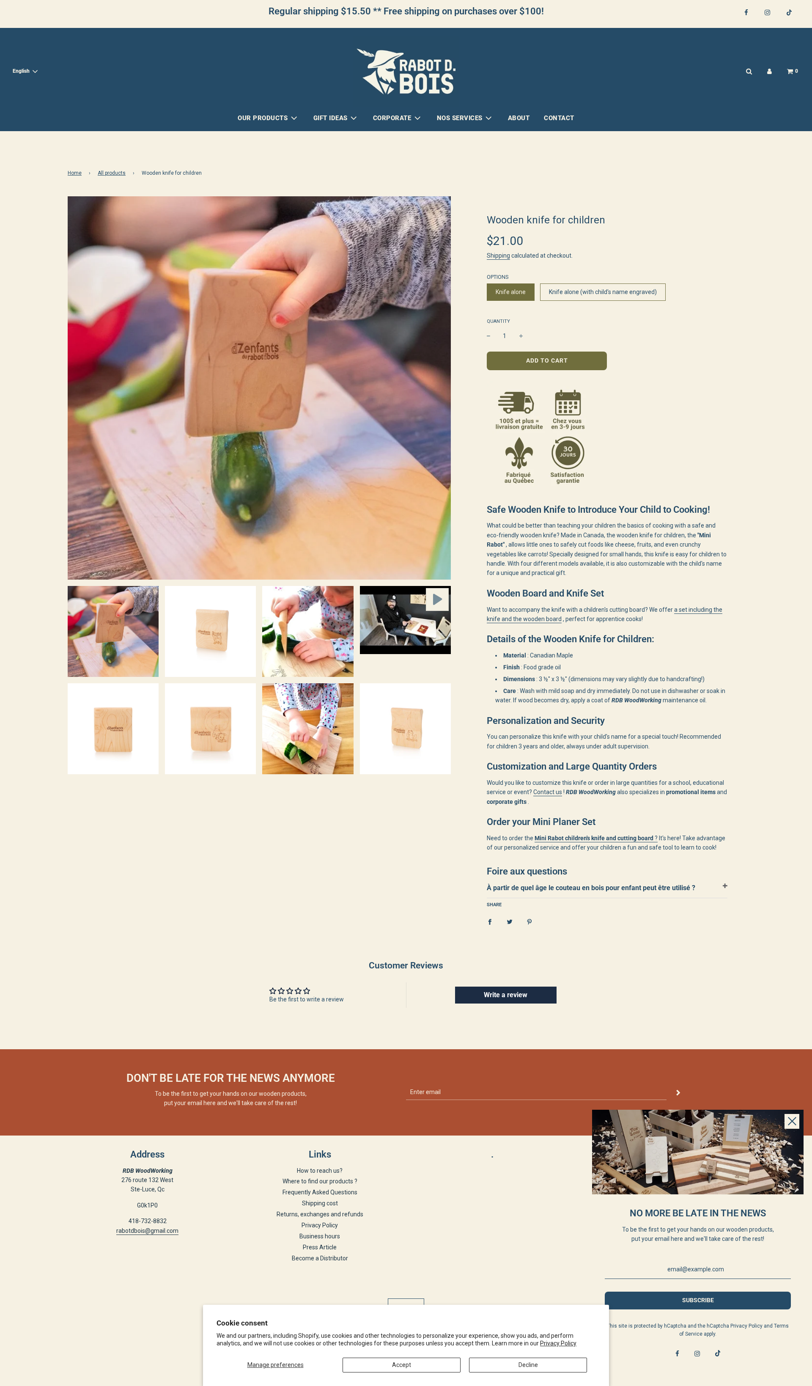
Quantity (498, 321)
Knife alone (511, 292)
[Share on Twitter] (509, 921)
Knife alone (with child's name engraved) (603, 292)
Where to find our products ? (320, 1181)
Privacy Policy (558, 1343)
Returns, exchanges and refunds (320, 1214)
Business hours (319, 1236)
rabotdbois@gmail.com (147, 1230)
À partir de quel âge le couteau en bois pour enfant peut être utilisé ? (591, 888)
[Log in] (769, 71)
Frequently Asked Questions (320, 1192)
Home (75, 173)
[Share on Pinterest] (529, 921)
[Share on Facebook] (489, 921)
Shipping (498, 255)
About (519, 118)
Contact (559, 118)
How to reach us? (320, 1170)
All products (112, 173)
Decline (528, 1364)
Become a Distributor (320, 1258)
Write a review (505, 995)
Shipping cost (320, 1203)
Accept (401, 1364)
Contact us (547, 792)
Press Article (320, 1247)
